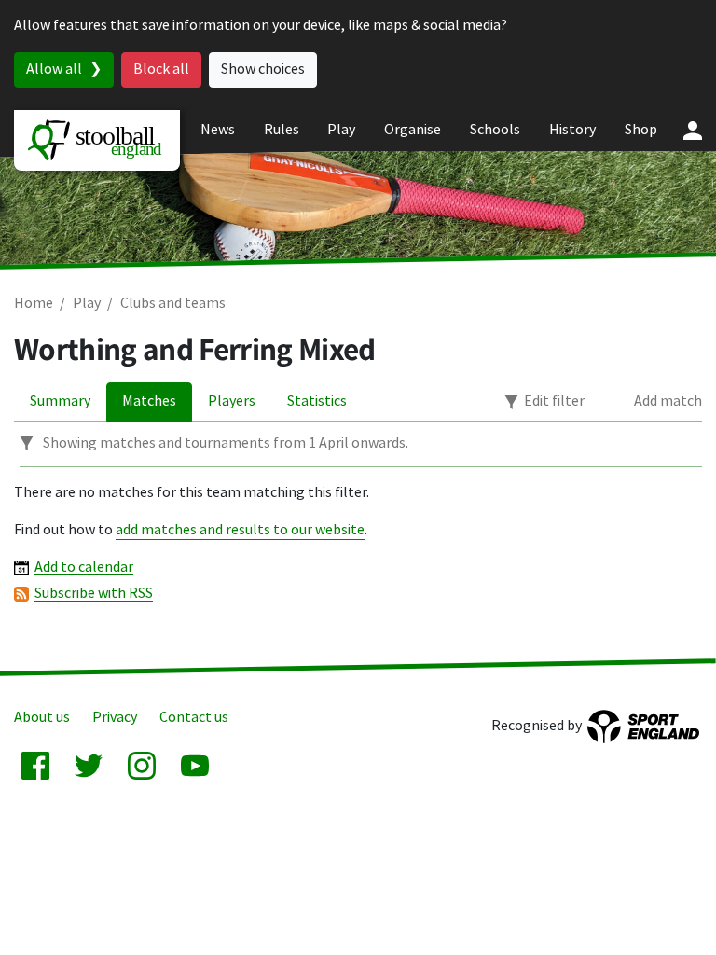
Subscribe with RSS (93, 593)
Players (231, 401)
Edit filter (554, 401)
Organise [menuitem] (412, 130)
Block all (161, 69)
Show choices (263, 69)
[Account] (692, 130)
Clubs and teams (173, 303)
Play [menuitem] (341, 130)
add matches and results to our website (240, 530)
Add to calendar (83, 567)
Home (33, 303)
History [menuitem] (572, 130)
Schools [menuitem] (495, 130)
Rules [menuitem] (281, 130)
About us (42, 718)
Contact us (193, 718)
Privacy (114, 718)
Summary (60, 401)
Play (87, 303)
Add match (668, 401)
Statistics (317, 401)
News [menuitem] (217, 130)
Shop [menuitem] (641, 130)
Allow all (54, 69)
